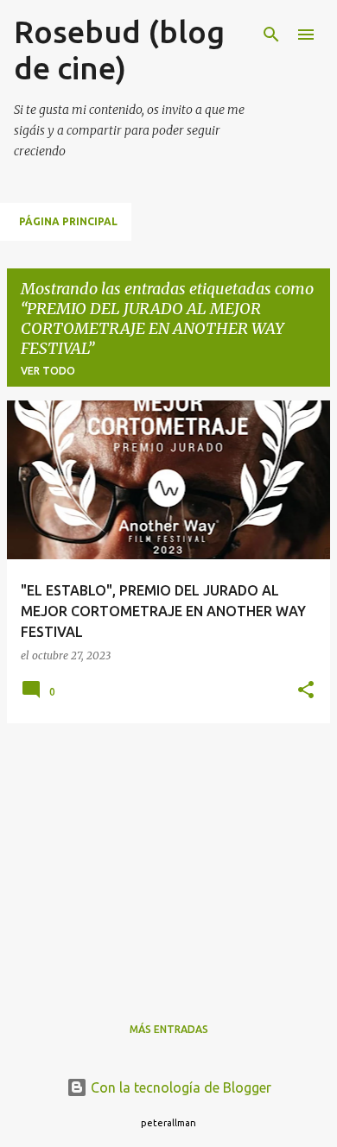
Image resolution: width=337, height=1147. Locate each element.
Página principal (68, 221)
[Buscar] (271, 34)
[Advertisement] (168, 858)
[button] (306, 691)
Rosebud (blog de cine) (119, 49)
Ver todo (48, 370)
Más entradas (169, 1029)
